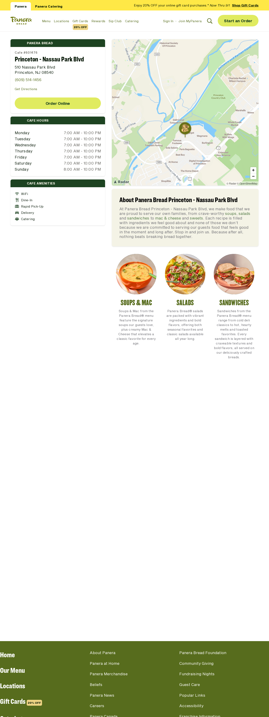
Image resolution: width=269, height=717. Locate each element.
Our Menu (12, 670)
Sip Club (115, 21)
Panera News (102, 695)
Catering (131, 21)
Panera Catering (48, 6)
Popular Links (192, 695)
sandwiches (138, 218)
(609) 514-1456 (28, 79)
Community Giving (196, 663)
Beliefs (96, 684)
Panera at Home (104, 663)
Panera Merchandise (109, 674)
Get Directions (26, 89)
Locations (61, 21)
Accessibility (191, 705)
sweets (196, 218)
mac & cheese (168, 218)
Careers (97, 705)
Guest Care (189, 684)
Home (7, 654)
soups (230, 213)
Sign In (168, 21)
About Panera (102, 652)
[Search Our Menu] (209, 21)
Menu (46, 21)
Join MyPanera (190, 21)
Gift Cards (80, 21)
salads (244, 213)
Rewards (98, 21)
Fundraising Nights (197, 674)
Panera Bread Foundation (202, 652)
